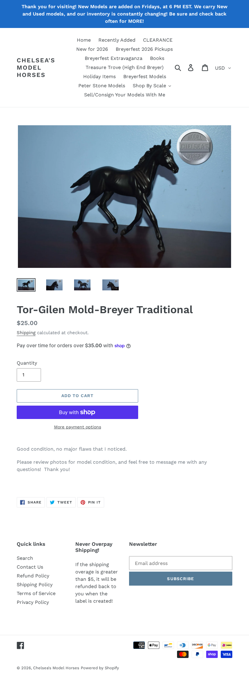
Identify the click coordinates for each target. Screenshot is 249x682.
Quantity (27, 363)
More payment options (77, 426)
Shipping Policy (35, 584)
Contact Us (30, 567)
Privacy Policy (33, 602)
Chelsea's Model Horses (36, 67)
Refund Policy (33, 576)
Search (25, 558)
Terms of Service (36, 593)
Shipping (26, 332)
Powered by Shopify (100, 668)
